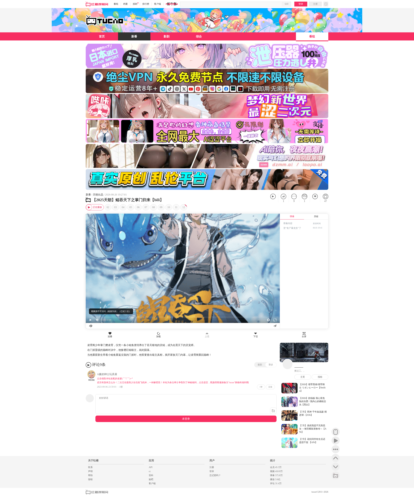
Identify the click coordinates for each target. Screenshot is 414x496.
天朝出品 (98, 194)
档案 (125, 4)
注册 (315, 4)
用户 (212, 460)
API (151, 467)
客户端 (157, 4)
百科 (151, 475)
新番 (134, 36)
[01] (95, 207)
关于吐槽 (93, 460)
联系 (90, 467)
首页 (102, 36)
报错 (320, 377)
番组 (116, 4)
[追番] (315, 198)
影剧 (166, 36)
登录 (301, 4)
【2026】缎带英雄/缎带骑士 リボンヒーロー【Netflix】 (312, 387)
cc (150, 471)
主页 (302, 377)
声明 (90, 471)
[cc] (336, 475)
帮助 (90, 475)
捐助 (135, 4)
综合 (199, 36)
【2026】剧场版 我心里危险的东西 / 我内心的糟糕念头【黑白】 (312, 401)
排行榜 (145, 4)
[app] (336, 432)
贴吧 (151, 479)
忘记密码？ (215, 475)
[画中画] (275, 218)
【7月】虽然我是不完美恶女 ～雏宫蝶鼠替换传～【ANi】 (312, 428)
